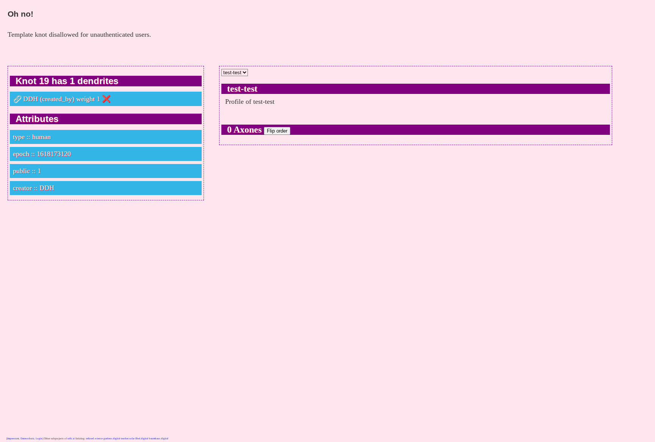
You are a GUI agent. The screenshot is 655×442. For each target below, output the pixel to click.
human (41, 137)
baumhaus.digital (158, 438)
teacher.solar (128, 438)
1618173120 (54, 154)
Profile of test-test (249, 101)
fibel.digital (141, 438)
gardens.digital (111, 438)
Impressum (13, 438)
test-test (242, 89)
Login (39, 438)
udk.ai (71, 438)
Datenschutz (27, 438)
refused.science (94, 438)
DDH (30, 99)
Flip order (277, 131)
